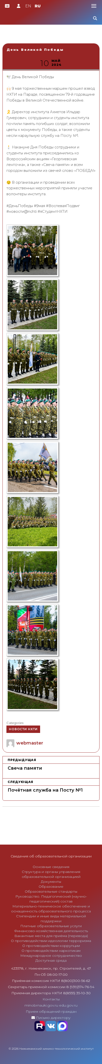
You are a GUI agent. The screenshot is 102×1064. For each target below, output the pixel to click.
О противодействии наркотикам (51, 950)
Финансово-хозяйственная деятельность (51, 931)
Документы (51, 881)
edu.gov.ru (68, 1005)
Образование (51, 886)
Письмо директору (53, 1017)
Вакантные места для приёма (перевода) (51, 936)
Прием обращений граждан (51, 1011)
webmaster (29, 743)
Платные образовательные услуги (51, 926)
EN (28, 6)
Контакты (51, 999)
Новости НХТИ (23, 729)
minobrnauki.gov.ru (41, 1005)
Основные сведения (51, 867)
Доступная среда (51, 960)
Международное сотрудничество (51, 955)
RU (38, 6)
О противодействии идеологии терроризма (51, 941)
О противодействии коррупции (51, 945)
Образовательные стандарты (51, 891)
